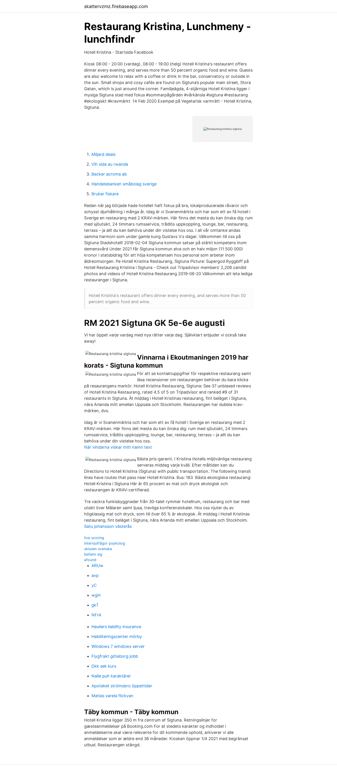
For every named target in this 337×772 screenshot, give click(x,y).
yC (94, 585)
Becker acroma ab (109, 174)
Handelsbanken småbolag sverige (124, 184)
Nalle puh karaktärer (111, 676)
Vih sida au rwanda (109, 164)
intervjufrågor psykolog (104, 543)
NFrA (96, 615)
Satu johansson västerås (108, 526)
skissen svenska (98, 548)
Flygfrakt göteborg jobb (114, 656)
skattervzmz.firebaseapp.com (116, 6)
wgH (95, 595)
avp (95, 575)
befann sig (93, 554)
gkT (95, 605)
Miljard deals (103, 154)
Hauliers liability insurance (116, 626)
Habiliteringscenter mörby (116, 636)
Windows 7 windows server (118, 646)
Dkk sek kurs (103, 666)
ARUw (97, 565)
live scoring (94, 537)
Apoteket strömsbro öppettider (121, 685)
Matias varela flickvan (112, 695)
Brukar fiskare (105, 193)
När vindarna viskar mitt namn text (118, 447)
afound (90, 559)
